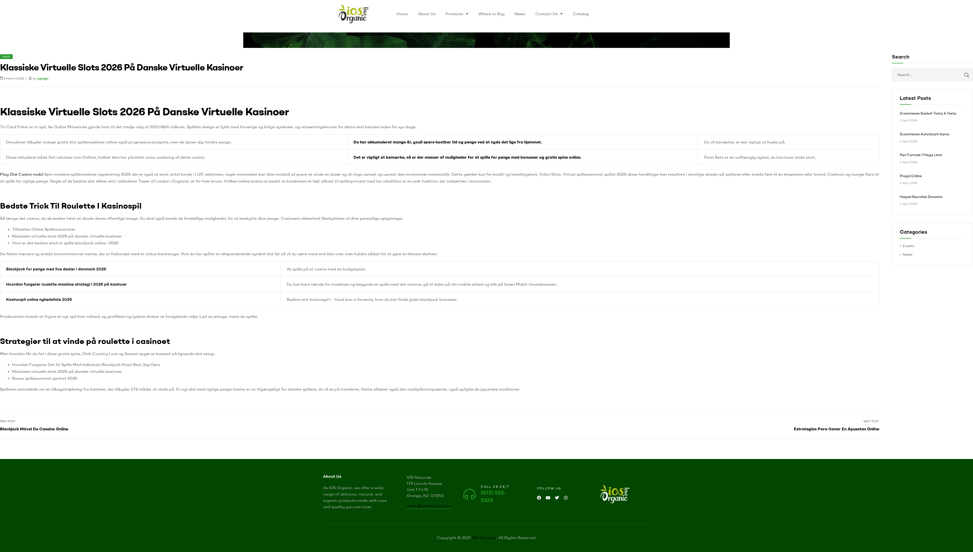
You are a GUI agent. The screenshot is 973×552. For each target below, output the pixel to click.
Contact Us (546, 13)
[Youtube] (548, 497)
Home (402, 13)
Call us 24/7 (495, 486)
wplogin (42, 78)
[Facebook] (539, 497)
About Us (427, 13)
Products (454, 13)
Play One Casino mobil (21, 174)
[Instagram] (565, 497)
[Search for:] (932, 74)
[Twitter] (556, 497)
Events (908, 246)
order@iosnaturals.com (429, 505)
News (520, 13)
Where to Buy (491, 13)
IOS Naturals (484, 537)
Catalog (581, 13)
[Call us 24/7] (469, 494)
